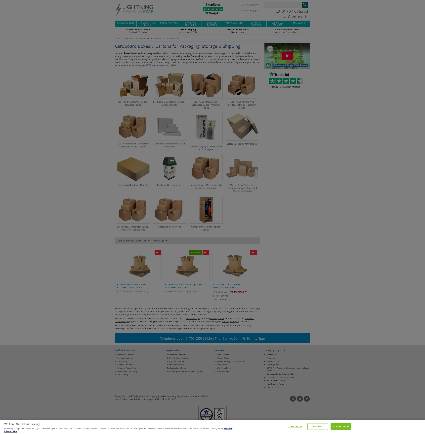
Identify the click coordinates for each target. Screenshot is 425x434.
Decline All (317, 426)
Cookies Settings (295, 426)
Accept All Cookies (341, 426)
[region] (212, 427)
